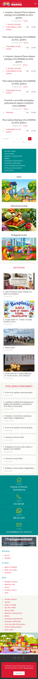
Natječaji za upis (9, 584)
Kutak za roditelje (10, 605)
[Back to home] (13, 3)
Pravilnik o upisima (10, 590)
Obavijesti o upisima (11, 582)
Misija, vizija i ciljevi (10, 570)
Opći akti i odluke (10, 151)
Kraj (23, 142)
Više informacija (28, 668)
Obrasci (6, 587)
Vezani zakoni (8, 170)
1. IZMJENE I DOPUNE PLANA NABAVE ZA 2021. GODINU (14, 27)
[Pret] (12, 138)
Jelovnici (7, 602)
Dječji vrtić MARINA (10, 567)
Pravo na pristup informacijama (14, 165)
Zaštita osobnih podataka (12, 168)
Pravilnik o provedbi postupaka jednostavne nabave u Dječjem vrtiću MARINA (19, 103)
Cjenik (6, 593)
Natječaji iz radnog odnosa (13, 156)
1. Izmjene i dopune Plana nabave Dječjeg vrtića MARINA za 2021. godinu (19, 15)
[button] (35, 3)
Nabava (25, 21)
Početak (6, 139)
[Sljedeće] (18, 142)
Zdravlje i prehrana (10, 599)
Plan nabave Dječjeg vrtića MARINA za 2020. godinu (19, 82)
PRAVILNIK (9, 112)
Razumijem (19, 673)
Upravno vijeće (9, 154)
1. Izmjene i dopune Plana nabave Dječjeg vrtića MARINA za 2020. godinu (19, 59)
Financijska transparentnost (13, 161)
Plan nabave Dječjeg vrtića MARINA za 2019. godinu (19, 121)
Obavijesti (7, 558)
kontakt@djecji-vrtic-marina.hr (19, 531)
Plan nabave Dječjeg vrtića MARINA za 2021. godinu (19, 38)
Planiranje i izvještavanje (12, 163)
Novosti (7, 555)
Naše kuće (7, 573)
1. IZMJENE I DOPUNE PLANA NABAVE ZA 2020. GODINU (14, 71)
